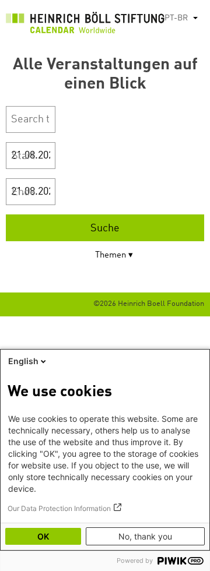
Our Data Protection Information (59, 508)
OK (43, 536)
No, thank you (145, 536)
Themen (110, 255)
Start (23, 156)
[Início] (85, 25)
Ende (24, 192)
